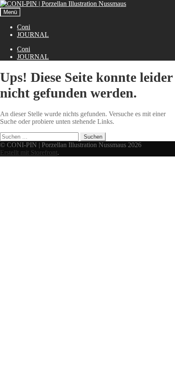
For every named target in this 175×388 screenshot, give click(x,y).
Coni (23, 27)
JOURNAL (33, 34)
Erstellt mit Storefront (28, 152)
